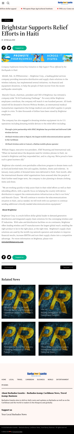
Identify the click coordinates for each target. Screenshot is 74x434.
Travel (19, 379)
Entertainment (62, 379)
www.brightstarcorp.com (12, 241)
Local (11, 379)
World (50, 379)
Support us (19, 48)
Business (41, 379)
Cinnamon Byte (17, 432)
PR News (7, 20)
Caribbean (30, 379)
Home (4, 379)
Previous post (9, 267)
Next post (66, 267)
